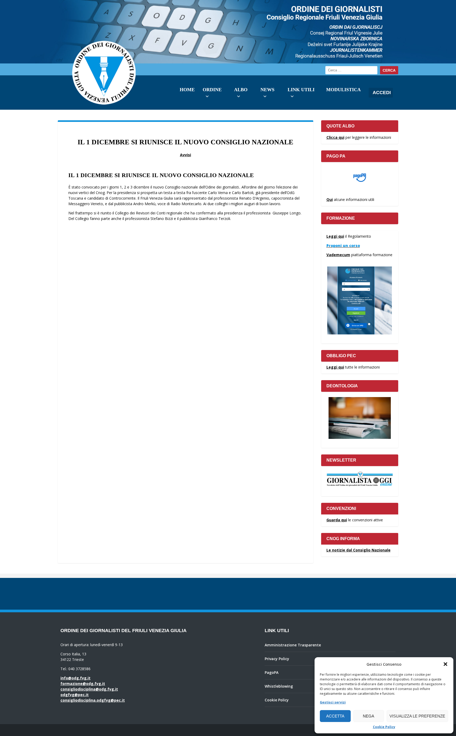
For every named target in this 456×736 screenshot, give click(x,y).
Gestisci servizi (333, 702)
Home (187, 89)
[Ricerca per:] (351, 70)
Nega (368, 716)
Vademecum (338, 254)
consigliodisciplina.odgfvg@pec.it (92, 700)
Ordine (212, 89)
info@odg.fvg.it (75, 677)
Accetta (335, 716)
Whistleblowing (279, 686)
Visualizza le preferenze (417, 716)
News (267, 89)
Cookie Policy (384, 727)
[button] (445, 664)
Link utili (301, 89)
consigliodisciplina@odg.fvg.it (89, 689)
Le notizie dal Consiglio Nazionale (358, 550)
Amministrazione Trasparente (293, 644)
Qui (329, 199)
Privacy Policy (277, 658)
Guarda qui (336, 519)
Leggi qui (335, 236)
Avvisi (185, 154)
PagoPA (271, 672)
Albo (241, 89)
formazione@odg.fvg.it (82, 683)
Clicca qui (335, 137)
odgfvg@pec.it (74, 694)
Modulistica (343, 89)
